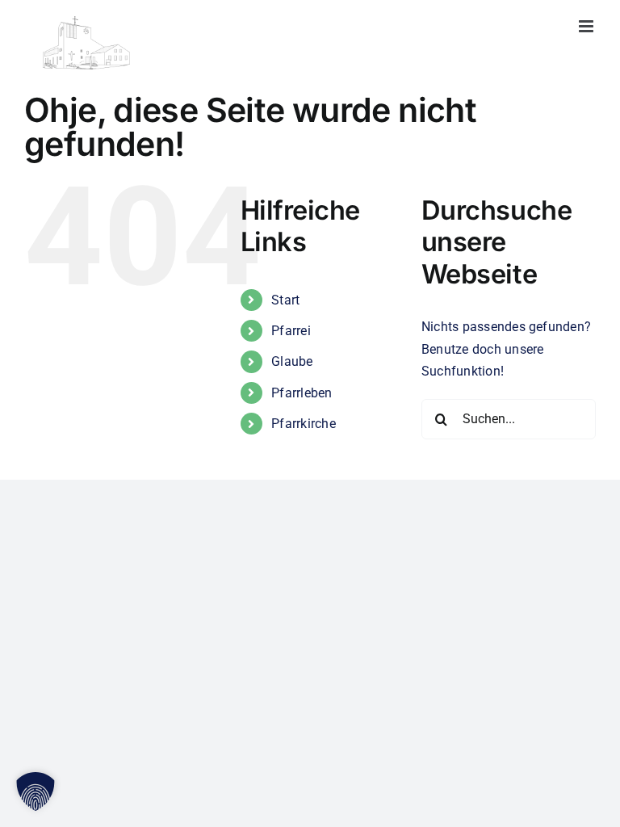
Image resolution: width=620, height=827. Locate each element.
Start (285, 300)
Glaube (291, 361)
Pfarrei (291, 330)
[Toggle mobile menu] (587, 26)
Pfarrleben (301, 393)
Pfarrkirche (303, 423)
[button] (35, 791)
